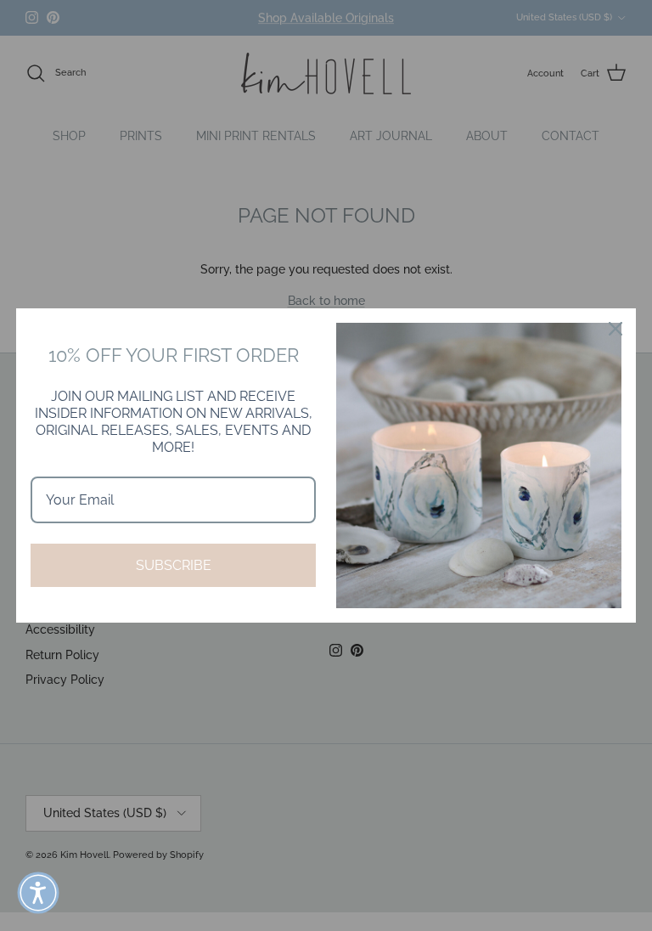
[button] (38, 893)
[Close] (615, 328)
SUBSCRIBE (173, 565)
